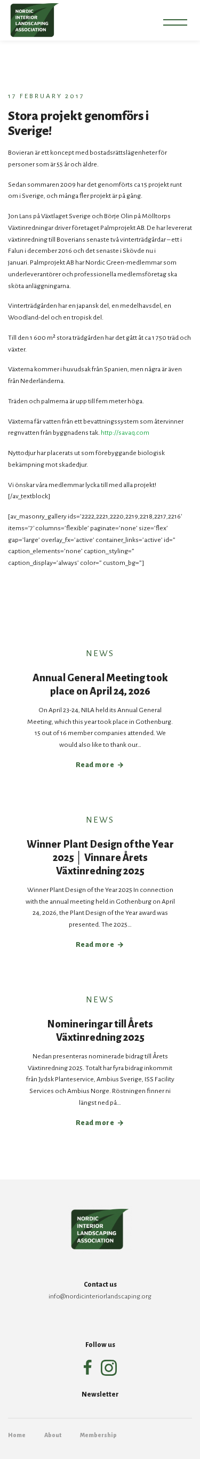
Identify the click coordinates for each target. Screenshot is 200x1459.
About (52, 1435)
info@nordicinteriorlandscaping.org (100, 1296)
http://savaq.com (125, 432)
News (100, 653)
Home (17, 1435)
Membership (98, 1435)
